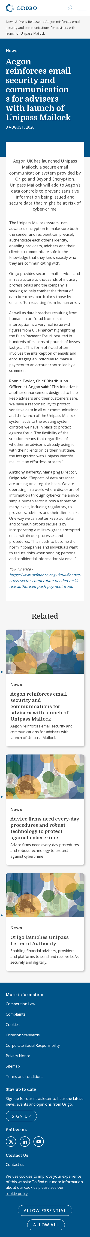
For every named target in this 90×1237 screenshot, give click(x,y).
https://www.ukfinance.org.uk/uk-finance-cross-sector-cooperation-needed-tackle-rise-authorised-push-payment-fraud (45, 580)
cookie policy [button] (17, 1193)
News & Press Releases (23, 21)
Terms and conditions (24, 1076)
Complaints (15, 1014)
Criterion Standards (23, 1035)
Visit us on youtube (38, 1141)
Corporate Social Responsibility (33, 1045)
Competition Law (20, 1003)
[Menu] (82, 8)
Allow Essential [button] (45, 1210)
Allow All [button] (46, 1225)
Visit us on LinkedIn (25, 1141)
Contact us (15, 1164)
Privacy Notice (18, 1055)
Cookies (13, 1024)
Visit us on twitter (11, 1141)
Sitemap (13, 1066)
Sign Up (21, 1116)
